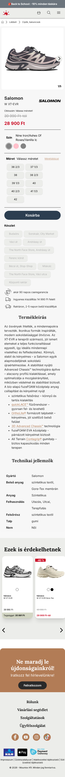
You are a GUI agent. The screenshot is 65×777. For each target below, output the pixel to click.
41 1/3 (34, 191)
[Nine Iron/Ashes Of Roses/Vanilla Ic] (9, 146)
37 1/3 (34, 166)
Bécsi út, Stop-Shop (21, 266)
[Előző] (3, 629)
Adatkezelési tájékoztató (46, 759)
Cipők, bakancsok (31, 22)
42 (15, 199)
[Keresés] (48, 13)
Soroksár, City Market (41, 233)
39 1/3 (15, 183)
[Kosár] (38, 13)
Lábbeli (13, 22)
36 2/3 (15, 166)
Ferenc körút (16, 257)
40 (34, 183)
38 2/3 (34, 174)
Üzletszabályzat (23, 759)
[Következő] (61, 629)
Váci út (13, 241)
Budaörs (14, 233)
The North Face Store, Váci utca (28, 274)
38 (15, 174)
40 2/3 (15, 191)
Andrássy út (35, 241)
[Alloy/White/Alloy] (23, 146)
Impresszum (7, 759)
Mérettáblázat (52, 158)
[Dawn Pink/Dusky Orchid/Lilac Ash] (16, 146)
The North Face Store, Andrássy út (29, 249)
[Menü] (58, 13)
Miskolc (46, 266)
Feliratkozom (32, 685)
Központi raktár (18, 282)
